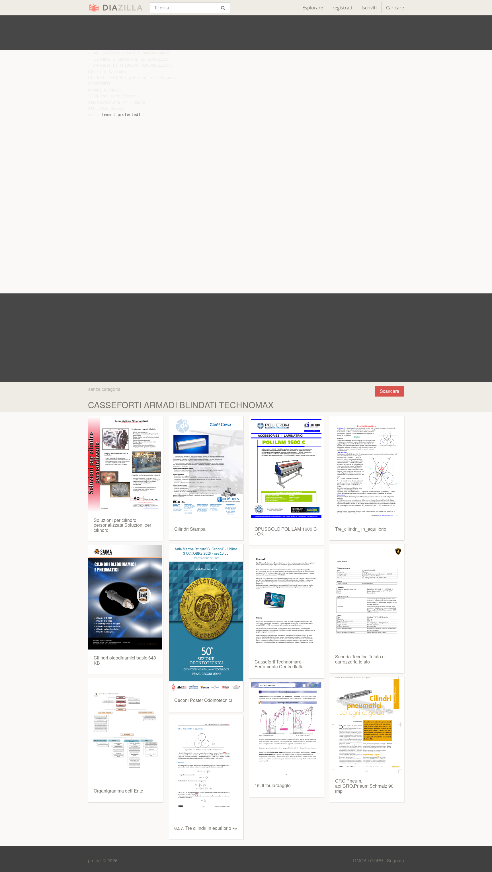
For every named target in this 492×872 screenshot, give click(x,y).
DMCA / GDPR (369, 860)
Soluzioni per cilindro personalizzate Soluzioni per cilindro (122, 525)
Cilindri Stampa (190, 529)
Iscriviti (369, 8)
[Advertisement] (246, 33)
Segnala (395, 860)
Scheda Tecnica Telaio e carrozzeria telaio (360, 659)
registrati (342, 8)
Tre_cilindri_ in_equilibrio (360, 529)
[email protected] (121, 114)
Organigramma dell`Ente (118, 790)
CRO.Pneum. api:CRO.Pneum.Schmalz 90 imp (364, 785)
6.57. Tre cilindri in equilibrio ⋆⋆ (205, 828)
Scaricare (389, 391)
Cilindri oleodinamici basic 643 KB (125, 660)
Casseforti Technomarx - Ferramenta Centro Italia (279, 664)
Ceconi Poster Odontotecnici (203, 700)
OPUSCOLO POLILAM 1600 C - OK (286, 531)
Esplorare (312, 8)
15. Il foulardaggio (273, 785)
